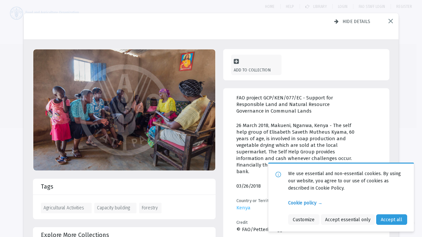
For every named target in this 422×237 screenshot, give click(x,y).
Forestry (150, 208)
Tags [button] (47, 186)
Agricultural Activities (64, 208)
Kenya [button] (243, 208)
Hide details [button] (357, 21)
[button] (391, 21)
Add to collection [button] (252, 69)
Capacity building (113, 208)
